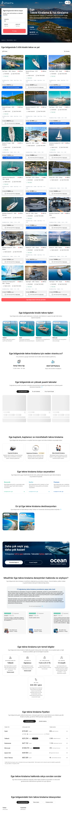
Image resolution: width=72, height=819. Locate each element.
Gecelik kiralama (29, 721)
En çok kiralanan (36, 391)
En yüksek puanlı (23, 391)
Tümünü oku (33, 20)
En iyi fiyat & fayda (49, 391)
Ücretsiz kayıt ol (13, 562)
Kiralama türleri (49, 802)
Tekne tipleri (36, 802)
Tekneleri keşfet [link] (10, 672)
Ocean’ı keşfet (33, 562)
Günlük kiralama (42, 721)
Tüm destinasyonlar (23, 802)
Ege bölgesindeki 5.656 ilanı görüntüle (36, 299)
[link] (13, 452)
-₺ (62, 2)
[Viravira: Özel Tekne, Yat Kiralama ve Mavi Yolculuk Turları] (7, 2)
